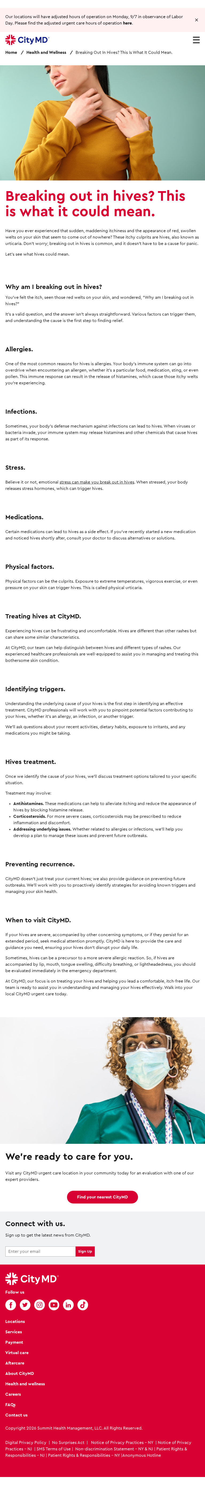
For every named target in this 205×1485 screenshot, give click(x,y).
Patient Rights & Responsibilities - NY (84, 1455)
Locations (15, 1321)
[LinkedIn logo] (68, 1304)
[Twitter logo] (25, 1304)
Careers (13, 1394)
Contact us (16, 1415)
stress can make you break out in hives (97, 482)
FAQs (10, 1405)
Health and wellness (25, 1384)
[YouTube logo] (54, 1304)
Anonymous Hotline (141, 1455)
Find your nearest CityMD (102, 1197)
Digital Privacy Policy (26, 1442)
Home (11, 52)
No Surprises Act (68, 1442)
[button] (197, 20)
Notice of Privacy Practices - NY (122, 1442)
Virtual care (17, 1353)
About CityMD (19, 1373)
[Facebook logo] (10, 1304)
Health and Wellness (46, 52)
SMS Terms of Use (54, 1449)
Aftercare (14, 1363)
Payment (14, 1342)
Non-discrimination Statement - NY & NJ (114, 1449)
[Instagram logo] (39, 1304)
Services (13, 1332)
